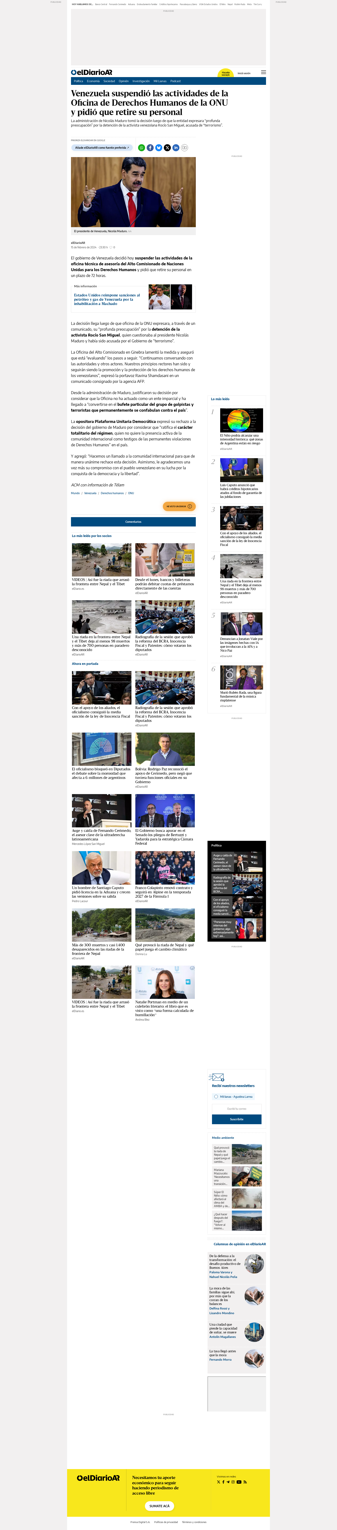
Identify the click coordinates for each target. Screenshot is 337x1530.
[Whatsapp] (141, 147)
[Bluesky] (158, 147)
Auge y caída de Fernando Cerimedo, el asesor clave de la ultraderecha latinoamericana (101, 834)
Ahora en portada (85, 664)
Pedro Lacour (80, 901)
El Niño (223, 4)
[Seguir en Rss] (245, 1482)
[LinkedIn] (175, 147)
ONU (131, 493)
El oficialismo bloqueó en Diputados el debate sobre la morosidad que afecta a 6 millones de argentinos (101, 773)
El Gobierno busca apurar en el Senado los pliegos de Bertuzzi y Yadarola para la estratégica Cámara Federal (164, 837)
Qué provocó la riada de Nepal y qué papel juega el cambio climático (164, 947)
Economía (93, 81)
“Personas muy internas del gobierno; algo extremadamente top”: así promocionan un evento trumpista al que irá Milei (223, 929)
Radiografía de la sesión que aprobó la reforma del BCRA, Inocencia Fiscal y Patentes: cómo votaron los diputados (164, 643)
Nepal (230, 4)
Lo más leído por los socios (92, 536)
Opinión (124, 81)
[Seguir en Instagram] (233, 1482)
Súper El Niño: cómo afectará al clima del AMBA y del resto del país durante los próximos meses (221, 1199)
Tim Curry (258, 4)
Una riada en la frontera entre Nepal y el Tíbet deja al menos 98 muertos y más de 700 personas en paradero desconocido (101, 643)
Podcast (175, 81)
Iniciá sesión (244, 73)
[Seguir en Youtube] (239, 1482)
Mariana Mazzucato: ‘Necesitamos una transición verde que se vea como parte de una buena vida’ (222, 1177)
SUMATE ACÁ (159, 1506)
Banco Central (101, 4)
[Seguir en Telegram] (228, 1482)
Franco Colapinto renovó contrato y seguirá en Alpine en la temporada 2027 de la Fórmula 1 (164, 892)
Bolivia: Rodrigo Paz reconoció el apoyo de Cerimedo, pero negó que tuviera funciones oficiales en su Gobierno (163, 775)
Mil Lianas (160, 81)
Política (78, 81)
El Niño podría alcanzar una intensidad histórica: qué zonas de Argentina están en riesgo (241, 439)
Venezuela (90, 493)
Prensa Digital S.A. (140, 1522)
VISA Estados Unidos (208, 4)
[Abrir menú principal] (263, 72)
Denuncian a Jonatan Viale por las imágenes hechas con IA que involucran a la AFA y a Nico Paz (241, 644)
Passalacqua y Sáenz (188, 4)
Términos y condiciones (194, 1522)
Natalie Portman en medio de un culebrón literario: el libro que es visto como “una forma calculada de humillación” (164, 1008)
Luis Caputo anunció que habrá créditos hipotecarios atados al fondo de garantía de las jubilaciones (241, 491)
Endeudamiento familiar (147, 4)
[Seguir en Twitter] (218, 1482)
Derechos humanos (112, 493)
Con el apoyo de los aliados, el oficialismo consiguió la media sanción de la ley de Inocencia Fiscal (101, 712)
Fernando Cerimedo (117, 4)
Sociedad (109, 81)
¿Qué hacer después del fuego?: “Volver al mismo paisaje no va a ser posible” (221, 1221)
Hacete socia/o (226, 73)
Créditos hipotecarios (168, 4)
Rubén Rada (239, 4)
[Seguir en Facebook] (223, 1482)
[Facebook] (150, 147)
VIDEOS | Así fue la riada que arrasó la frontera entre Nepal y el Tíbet (100, 581)
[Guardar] (184, 147)
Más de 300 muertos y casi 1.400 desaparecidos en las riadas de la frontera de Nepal (98, 949)
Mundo (75, 493)
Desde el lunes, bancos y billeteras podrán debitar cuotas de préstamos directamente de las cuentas (164, 584)
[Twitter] (167, 147)
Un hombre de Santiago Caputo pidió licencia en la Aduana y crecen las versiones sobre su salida (101, 892)
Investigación (141, 81)
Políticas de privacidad (166, 1522)
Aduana (131, 4)
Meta (249, 4)
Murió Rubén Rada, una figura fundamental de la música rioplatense (241, 696)
